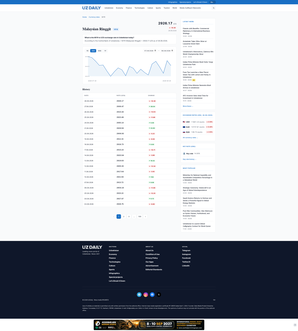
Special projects (185, 2)
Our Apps (149, 262)
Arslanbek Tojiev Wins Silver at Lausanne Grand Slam (195, 42)
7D (87, 51)
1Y (105, 51)
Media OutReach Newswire (190, 8)
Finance (129, 8)
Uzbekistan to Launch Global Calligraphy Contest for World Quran (197, 225)
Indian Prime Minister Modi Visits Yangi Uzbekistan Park (198, 63)
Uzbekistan (109, 8)
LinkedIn (186, 266)
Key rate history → (189, 159)
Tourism (167, 8)
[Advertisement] (149, 325)
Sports (158, 8)
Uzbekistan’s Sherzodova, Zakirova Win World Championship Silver (198, 53)
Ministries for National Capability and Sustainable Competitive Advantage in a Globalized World (197, 177)
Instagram (186, 254)
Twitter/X (186, 262)
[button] (214, 8)
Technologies (140, 8)
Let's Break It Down (200, 2)
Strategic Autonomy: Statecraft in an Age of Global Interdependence (197, 189)
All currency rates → (190, 137)
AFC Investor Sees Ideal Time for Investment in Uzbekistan (195, 97)
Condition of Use (153, 254)
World (175, 8)
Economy (119, 8)
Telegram (186, 250)
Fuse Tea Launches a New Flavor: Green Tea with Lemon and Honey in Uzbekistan (196, 74)
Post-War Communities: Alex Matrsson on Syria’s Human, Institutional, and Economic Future (197, 213)
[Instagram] (145, 294)
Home (84, 17)
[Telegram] (139, 294)
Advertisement (152, 266)
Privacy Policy (152, 258)
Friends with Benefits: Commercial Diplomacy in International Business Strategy (196, 30)
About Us (149, 250)
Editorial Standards (154, 269)
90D (99, 51)
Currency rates (94, 17)
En (212, 2)
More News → (188, 106)
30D (93, 51)
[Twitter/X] (158, 294)
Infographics (172, 2)
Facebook (186, 258)
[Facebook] (152, 294)
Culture (150, 8)
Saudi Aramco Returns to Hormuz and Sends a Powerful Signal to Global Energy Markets (197, 200)
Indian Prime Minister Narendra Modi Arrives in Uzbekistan (197, 86)
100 (139, 216)
